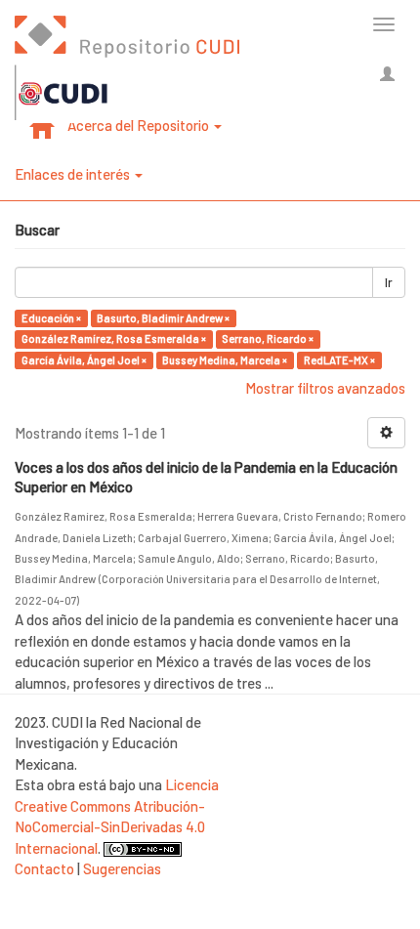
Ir (389, 282)
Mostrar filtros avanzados (325, 388)
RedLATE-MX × (339, 360)
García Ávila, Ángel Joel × (84, 360)
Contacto (44, 868)
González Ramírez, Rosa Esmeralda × (113, 338)
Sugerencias (122, 868)
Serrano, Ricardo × (268, 338)
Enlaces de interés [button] (74, 174)
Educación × (51, 318)
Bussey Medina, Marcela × (224, 360)
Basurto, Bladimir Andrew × (163, 318)
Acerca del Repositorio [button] (139, 125)
